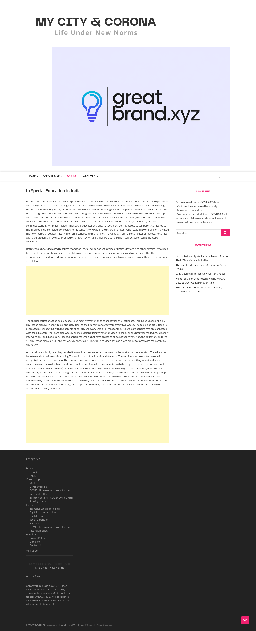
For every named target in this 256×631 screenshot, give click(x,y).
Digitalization (37, 515)
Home (32, 176)
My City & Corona (35, 624)
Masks (33, 482)
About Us (89, 176)
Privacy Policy (37, 537)
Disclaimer (35, 541)
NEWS (33, 471)
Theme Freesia (65, 624)
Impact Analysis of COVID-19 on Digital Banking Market (51, 499)
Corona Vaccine (38, 486)
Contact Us (36, 545)
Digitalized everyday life (43, 512)
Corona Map (51, 176)
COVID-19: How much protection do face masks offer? (50, 492)
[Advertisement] (97, 290)
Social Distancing (39, 519)
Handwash (35, 523)
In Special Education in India (45, 508)
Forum (71, 176)
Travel (33, 475)
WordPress (78, 624)
